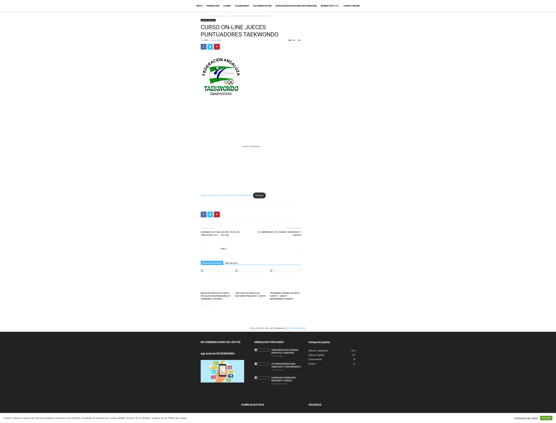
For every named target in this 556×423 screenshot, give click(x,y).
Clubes (227, 5)
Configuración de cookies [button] (526, 418)
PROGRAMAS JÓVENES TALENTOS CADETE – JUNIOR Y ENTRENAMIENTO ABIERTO (285, 296)
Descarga (259, 195)
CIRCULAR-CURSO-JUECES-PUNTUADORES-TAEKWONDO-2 (226, 195)
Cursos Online (352, 5)
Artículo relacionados (212, 263)
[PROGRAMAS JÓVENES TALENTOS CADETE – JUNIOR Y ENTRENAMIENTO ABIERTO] (285, 280)
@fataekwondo (295, 328)
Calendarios (242, 5)
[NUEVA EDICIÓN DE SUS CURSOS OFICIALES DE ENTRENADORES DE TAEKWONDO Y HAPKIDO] (216, 280)
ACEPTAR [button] (546, 418)
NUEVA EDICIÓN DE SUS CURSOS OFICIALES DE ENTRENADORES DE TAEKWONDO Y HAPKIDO (215, 296)
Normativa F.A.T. (330, 5)
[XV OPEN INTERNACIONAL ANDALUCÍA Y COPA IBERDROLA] (262, 367)
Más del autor (231, 263)
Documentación (262, 5)
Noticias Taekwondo (216, 16)
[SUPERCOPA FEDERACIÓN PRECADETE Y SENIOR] (262, 381)
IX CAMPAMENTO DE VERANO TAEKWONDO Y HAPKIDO (279, 233)
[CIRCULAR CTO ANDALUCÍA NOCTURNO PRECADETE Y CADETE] (251, 280)
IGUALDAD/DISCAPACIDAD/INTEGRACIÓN (296, 5)
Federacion (213, 5)
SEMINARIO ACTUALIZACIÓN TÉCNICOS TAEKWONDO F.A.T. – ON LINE (220, 233)
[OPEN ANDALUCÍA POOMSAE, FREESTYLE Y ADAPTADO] (262, 354)
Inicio (199, 5)
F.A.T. (206, 40)
